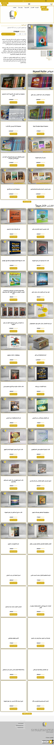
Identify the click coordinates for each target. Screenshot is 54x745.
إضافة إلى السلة (8, 34)
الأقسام (32, 7)
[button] (29, 26)
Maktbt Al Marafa (46, 740)
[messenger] (23, 1)
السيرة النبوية (23, 25)
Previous (48, 58)
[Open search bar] (0, 5)
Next (49, 59)
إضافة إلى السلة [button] (40, 102)
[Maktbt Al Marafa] (52, 740)
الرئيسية (37, 7)
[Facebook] (25, 1)
